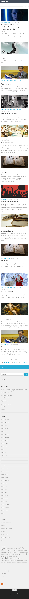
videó (20, 562)
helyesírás (25, 550)
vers (17, 562)
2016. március (5, 510)
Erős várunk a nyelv (12, 549)
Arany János (7, 548)
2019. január (4, 431)
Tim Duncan (13, 562)
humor (2, 552)
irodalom (9, 552)
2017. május (4, 489)
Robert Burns (24, 560)
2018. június (4, 449)
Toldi (15, 562)
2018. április (4, 455)
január (14, 552)
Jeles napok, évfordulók (6, 80)
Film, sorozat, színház (6, 22)
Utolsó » (25, 362)
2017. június (4, 486)
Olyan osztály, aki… (7, 231)
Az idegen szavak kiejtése (8, 347)
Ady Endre (3, 548)
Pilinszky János (16, 560)
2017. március (5, 495)
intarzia (5, 552)
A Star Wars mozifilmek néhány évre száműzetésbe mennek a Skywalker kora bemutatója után (12, 27)
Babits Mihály (11, 548)
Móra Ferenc (10, 556)
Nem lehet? (4, 172)
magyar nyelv (23, 554)
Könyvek (4, 531)
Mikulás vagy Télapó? (7, 291)
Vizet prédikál (5, 260)
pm (1, 576)
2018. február (5, 462)
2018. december (5, 434)
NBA (16, 556)
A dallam (3, 58)
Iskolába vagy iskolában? (7, 395)
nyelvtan (22, 558)
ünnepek (5, 564)
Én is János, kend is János (9, 113)
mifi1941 (2, 571)
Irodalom (3, 56)
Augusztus (4, 400)
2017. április (4, 492)
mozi (6, 556)
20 (17, 362)
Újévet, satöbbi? (6, 84)
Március (3, 409)
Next (27, 6)
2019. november (5, 419)
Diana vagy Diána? (6, 319)
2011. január (4, 513)
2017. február (5, 498)
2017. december (5, 468)
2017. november (5, 471)
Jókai (23, 552)
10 (14, 362)
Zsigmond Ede (23, 562)
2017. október (5, 474)
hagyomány (21, 550)
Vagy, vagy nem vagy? (6, 404)
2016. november (5, 507)
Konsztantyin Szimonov (11, 554)
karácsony (6, 554)
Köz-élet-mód (5, 534)
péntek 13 (20, 560)
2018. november (5, 437)
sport (6, 562)
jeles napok (18, 552)
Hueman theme (21, 594)
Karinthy (2, 554)
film (14, 550)
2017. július (4, 483)
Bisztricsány (15, 548)
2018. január (4, 465)
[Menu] (27, 1)
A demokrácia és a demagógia (10, 201)
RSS (5, 571)
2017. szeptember (5, 477)
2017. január (4, 501)
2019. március (5, 428)
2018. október (5, 440)
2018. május (4, 452)
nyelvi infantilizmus (16, 558)
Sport (3, 540)
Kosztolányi (17, 554)
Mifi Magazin (4, 1)
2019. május (4, 425)
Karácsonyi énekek (7, 143)
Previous (24, 6)
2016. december (5, 504)
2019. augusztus (5, 422)
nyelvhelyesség (7, 558)
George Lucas (17, 550)
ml (1, 573)
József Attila (26, 552)
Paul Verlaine (11, 560)
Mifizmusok (3, 556)
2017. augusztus (5, 480)
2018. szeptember (5, 443)
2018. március (5, 459)
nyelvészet (5, 560)
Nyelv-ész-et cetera (17, 80)
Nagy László (14, 556)
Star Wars (9, 562)
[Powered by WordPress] (10, 594)
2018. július (4, 446)
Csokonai (18, 548)
